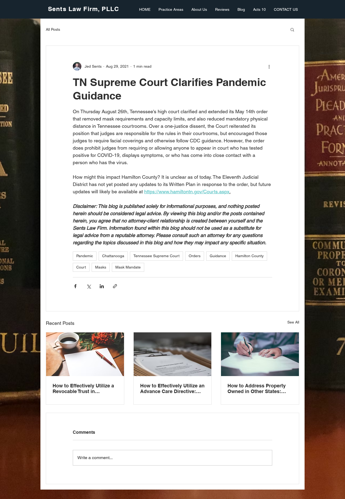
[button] (292, 29)
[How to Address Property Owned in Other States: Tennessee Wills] (260, 354)
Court (81, 267)
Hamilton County (249, 256)
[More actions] (269, 66)
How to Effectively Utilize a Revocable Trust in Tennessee (83, 388)
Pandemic (84, 256)
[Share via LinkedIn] (101, 286)
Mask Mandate (128, 267)
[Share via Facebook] (75, 286)
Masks (100, 267)
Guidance (218, 256)
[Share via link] (115, 286)
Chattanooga (113, 256)
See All (293, 322)
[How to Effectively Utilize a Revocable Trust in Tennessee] (85, 354)
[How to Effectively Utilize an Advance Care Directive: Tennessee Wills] (173, 354)
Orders (195, 256)
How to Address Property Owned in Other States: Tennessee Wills (256, 388)
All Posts (53, 29)
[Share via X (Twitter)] (88, 286)
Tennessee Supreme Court (156, 256)
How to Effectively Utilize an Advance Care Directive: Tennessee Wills (172, 388)
